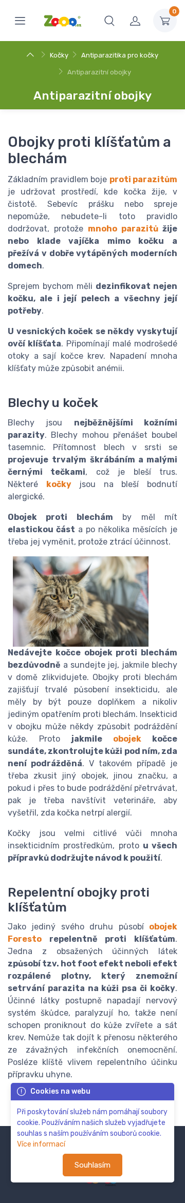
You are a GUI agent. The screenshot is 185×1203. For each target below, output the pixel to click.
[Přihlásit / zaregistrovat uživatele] (135, 20)
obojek (127, 739)
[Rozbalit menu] (20, 20)
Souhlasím (92, 1165)
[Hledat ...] (109, 20)
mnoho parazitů (123, 229)
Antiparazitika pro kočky (119, 55)
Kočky (59, 55)
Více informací (41, 1144)
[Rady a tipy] (31, 55)
